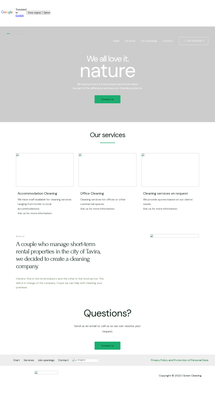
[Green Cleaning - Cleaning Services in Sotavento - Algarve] (17, 40)
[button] (107, 99)
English (81, 360)
